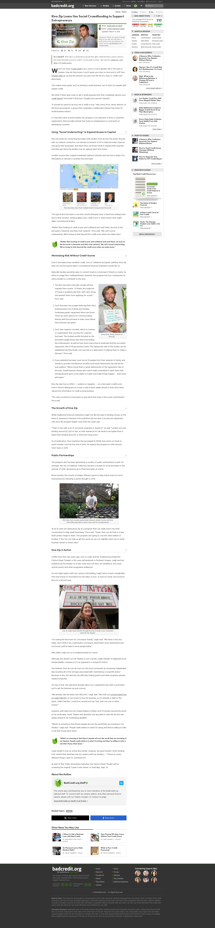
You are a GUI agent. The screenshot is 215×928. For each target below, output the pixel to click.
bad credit (77, 68)
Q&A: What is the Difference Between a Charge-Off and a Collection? (148, 79)
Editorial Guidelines (121, 881)
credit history (57, 98)
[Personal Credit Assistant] (135, 6)
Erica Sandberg (144, 71)
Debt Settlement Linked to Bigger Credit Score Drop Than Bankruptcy (150, 109)
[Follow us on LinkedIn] (89, 885)
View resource (152, 195)
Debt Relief (145, 40)
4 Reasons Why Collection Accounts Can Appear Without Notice (150, 58)
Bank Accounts (146, 47)
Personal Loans (157, 40)
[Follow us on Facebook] (66, 885)
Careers (99, 885)
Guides (134, 44)
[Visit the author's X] (121, 783)
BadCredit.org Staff (74, 783)
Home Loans (156, 47)
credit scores (66, 63)
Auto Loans (156, 44)
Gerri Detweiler (144, 62)
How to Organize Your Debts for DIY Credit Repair (150, 157)
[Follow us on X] (70, 885)
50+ (155, 868)
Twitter (77, 797)
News (124, 11)
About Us (99, 872)
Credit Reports (146, 44)
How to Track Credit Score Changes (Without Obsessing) (150, 150)
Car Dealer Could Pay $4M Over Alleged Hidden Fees (150, 99)
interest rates (57, 75)
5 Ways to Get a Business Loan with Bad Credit (73, 835)
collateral (114, 60)
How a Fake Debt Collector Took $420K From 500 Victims (150, 121)
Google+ (85, 797)
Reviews (135, 47)
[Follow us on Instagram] (63, 885)
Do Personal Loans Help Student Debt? (73, 849)
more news (157, 129)
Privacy (116, 872)
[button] (90, 6)
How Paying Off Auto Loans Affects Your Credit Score (112, 835)
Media (98, 878)
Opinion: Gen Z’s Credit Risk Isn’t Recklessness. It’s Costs (150, 68)
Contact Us (96, 797)
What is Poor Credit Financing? (109, 849)
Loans (69, 811)
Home (117, 11)
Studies (134, 40)
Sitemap (117, 875)
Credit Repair (145, 37)
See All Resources (147, 234)
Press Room (100, 881)
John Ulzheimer (144, 84)
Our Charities (118, 878)
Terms (116, 868)
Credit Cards (156, 37)
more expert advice (153, 88)
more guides (156, 163)
